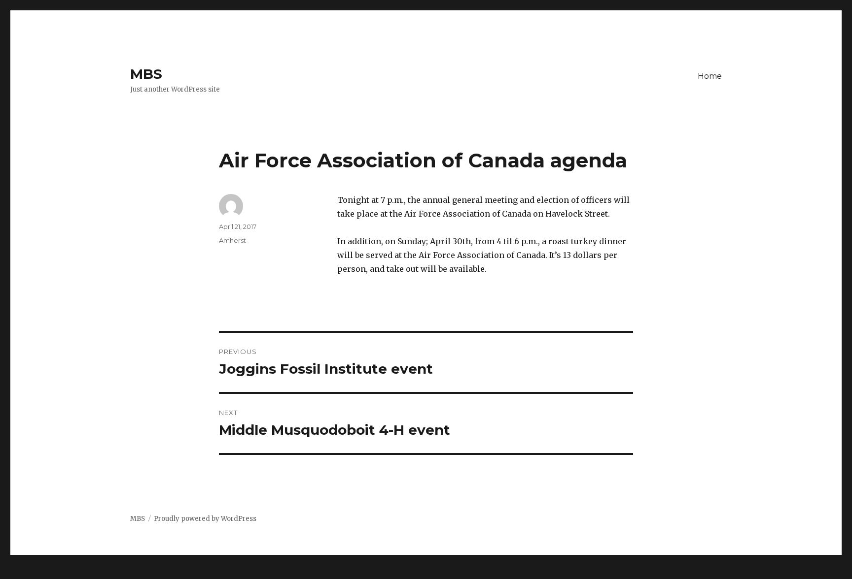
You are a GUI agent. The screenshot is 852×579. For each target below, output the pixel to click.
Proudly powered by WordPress (205, 519)
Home (710, 76)
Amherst (232, 240)
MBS (146, 73)
